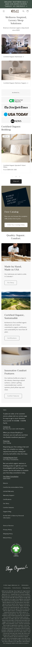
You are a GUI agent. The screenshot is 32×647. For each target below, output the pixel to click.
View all (16, 181)
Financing (6, 441)
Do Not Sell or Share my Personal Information (13, 517)
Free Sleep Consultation (10, 476)
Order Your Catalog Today (16, 225)
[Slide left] (12, 176)
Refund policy (25, 585)
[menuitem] (16, 483)
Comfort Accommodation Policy (13, 487)
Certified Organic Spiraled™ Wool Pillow (14, 166)
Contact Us (6, 427)
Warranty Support (8, 495)
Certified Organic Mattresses (12, 57)
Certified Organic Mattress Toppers (14, 83)
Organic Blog (7, 511)
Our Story (10, 282)
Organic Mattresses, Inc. (14, 585)
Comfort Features (13, 396)
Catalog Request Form (10, 457)
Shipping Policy (8, 533)
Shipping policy (26, 587)
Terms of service (16, 587)
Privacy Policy (7, 529)
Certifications (12, 338)
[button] (4, 11)
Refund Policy (7, 537)
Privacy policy (7, 587)
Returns (5, 483)
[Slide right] (19, 176)
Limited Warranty (8, 491)
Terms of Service (8, 525)
